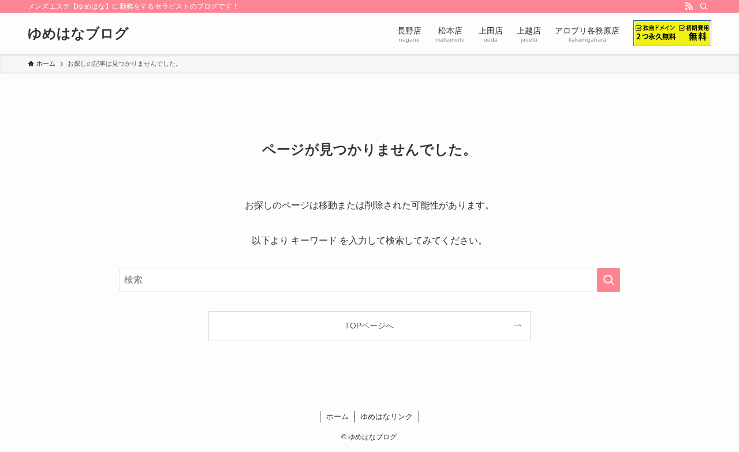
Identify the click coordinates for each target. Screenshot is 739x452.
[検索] (703, 6)
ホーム (337, 416)
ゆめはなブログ (78, 33)
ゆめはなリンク (386, 416)
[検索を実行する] (608, 280)
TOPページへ (369, 325)
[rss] (688, 6)
